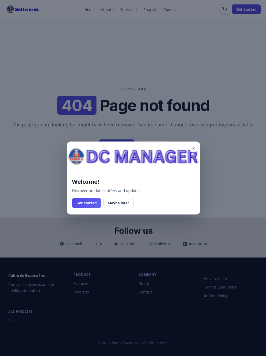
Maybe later (118, 202)
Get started (86, 202)
